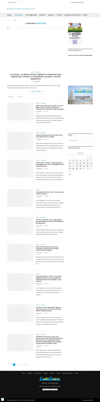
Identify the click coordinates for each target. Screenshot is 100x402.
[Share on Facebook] (37, 125)
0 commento (20, 96)
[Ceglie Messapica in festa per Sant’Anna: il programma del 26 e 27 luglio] (20, 141)
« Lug (69, 174)
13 (80, 163)
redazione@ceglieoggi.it (85, 55)
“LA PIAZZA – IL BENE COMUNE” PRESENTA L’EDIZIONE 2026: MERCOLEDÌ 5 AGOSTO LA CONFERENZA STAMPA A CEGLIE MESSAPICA (35, 76)
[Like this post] (57, 96)
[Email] (92, 2)
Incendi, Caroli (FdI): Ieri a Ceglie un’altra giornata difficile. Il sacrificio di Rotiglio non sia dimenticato (50, 221)
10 (69, 163)
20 (80, 166)
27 (80, 168)
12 (76, 163)
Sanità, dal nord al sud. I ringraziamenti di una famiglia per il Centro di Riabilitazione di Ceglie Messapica (50, 164)
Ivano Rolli (38, 81)
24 (69, 168)
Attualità (18, 15)
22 (87, 166)
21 (83, 166)
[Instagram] (48, 393)
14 (83, 163)
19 (76, 166)
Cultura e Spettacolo (72, 15)
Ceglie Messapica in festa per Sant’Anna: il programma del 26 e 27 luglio (49, 136)
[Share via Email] (63, 96)
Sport (85, 15)
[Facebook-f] (44, 393)
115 (26, 364)
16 (91, 163)
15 (87, 163)
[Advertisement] (74, 8)
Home (9, 15)
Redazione (39, 139)
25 (73, 168)
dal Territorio (31, 15)
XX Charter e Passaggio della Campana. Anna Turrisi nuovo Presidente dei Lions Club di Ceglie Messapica (48, 309)
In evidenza (38, 72)
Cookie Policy (54, 389)
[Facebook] (85, 2)
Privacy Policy (46, 389)
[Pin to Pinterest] (62, 96)
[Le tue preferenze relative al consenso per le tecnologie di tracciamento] (2, 399)
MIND (91, 400)
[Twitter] (87, 2)
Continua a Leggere (35, 91)
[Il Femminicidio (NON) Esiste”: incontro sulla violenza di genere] (20, 198)
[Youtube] (90, 2)
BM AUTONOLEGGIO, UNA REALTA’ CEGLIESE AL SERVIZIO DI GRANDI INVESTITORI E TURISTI (47, 248)
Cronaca (51, 15)
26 (76, 168)
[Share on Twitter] (60, 96)
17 (69, 166)
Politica (42, 15)
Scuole (59, 15)
